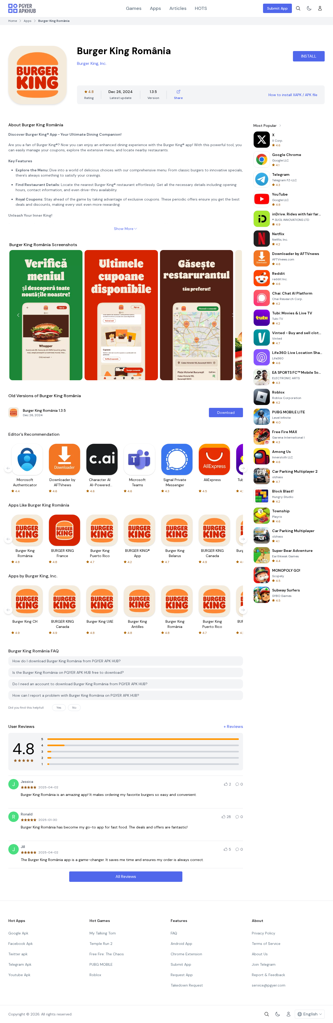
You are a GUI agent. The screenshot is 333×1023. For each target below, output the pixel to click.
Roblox (95, 974)
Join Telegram (264, 964)
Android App (181, 943)
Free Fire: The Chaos (106, 954)
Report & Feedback (268, 974)
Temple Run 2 (100, 943)
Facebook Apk (20, 943)
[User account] (320, 8)
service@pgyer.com (268, 985)
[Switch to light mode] (309, 8)
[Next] (233, 315)
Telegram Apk (19, 964)
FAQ (174, 933)
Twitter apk (18, 954)
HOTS (201, 8)
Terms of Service (266, 943)
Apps (155, 8)
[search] (298, 8)
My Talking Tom (102, 933)
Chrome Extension (186, 954)
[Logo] (22, 8)
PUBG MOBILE (101, 964)
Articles (178, 8)
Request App (182, 974)
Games (134, 8)
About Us (260, 954)
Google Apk (18, 933)
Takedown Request (187, 985)
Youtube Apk (19, 974)
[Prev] (18, 315)
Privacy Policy (263, 933)
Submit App (277, 8)
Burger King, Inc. (91, 63)
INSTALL (308, 56)
